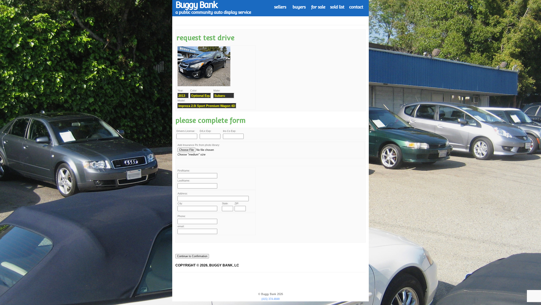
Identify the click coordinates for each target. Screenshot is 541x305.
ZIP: (237, 203)
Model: (181, 100)
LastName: (184, 180)
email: (181, 226)
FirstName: (184, 170)
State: (225, 203)
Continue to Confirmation (192, 256)
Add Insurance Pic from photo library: (199, 145)
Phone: (182, 216)
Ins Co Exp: (229, 131)
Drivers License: (185, 131)
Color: (193, 90)
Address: (183, 193)
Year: (180, 90)
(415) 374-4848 (270, 299)
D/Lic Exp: (205, 131)
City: (180, 203)
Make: (216, 90)
